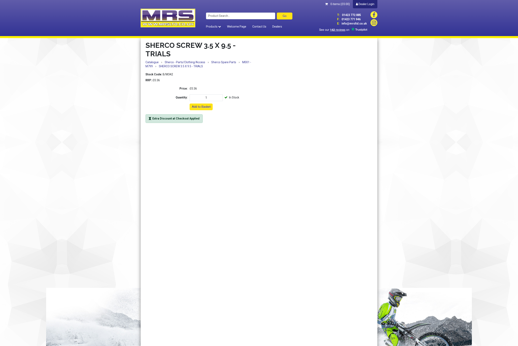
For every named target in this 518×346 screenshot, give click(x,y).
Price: (183, 88)
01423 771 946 (349, 19)
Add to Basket (201, 107)
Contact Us (259, 26)
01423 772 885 (349, 15)
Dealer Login (366, 4)
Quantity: (182, 97)
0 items (340, 4)
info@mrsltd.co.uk (352, 23)
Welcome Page (236, 26)
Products (212, 26)
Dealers (277, 26)
